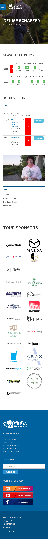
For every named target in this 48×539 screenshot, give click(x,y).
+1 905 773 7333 (9, 524)
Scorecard (38, 121)
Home (5, 25)
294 (27, 68)
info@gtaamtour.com (10, 521)
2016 (6, 106)
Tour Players (19, 25)
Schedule (7, 442)
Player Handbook (11, 445)
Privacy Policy (7, 527)
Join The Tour (9, 439)
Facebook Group (11, 452)
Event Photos (9, 448)
